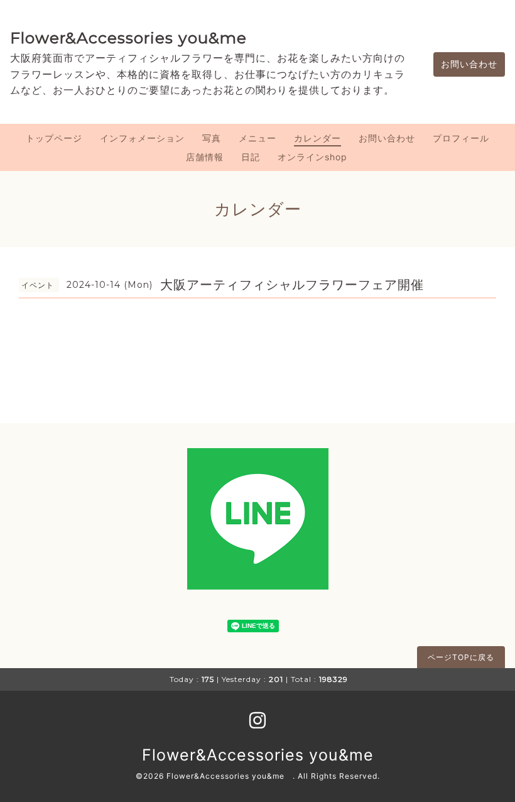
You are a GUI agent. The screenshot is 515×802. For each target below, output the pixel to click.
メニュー (257, 138)
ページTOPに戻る (461, 657)
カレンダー (317, 138)
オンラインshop (312, 156)
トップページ (54, 138)
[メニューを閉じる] (257, 401)
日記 (250, 156)
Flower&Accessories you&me (128, 37)
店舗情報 (205, 156)
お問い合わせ (469, 63)
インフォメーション (142, 138)
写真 (211, 138)
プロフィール (461, 138)
